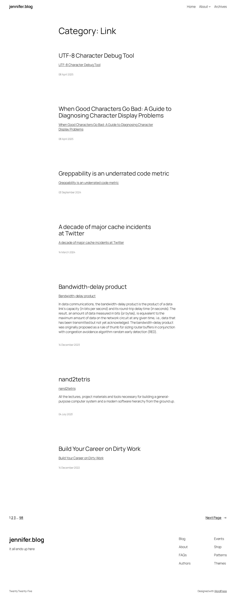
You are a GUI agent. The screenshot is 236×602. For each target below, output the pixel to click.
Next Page (216, 517)
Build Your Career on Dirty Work (99, 448)
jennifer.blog (21, 6)
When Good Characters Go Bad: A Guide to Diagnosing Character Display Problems (115, 112)
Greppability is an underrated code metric (114, 173)
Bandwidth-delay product (93, 286)
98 (21, 517)
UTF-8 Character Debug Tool (96, 55)
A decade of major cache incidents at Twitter (105, 230)
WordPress (220, 591)
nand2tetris (74, 379)
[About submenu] (210, 7)
